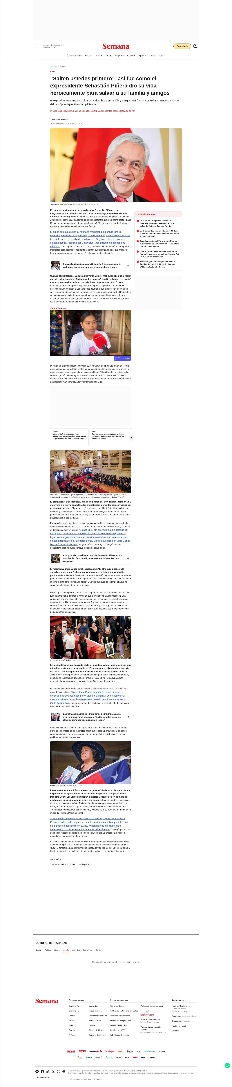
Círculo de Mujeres (97, 1030)
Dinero (72, 1016)
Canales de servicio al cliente (184, 1016)
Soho (71, 1025)
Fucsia (72, 1030)
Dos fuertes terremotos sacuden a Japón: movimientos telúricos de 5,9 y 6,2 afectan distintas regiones (108, 436)
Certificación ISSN (117, 1030)
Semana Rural (95, 1020)
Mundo (63, 66)
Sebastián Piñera (59, 864)
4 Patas (72, 1035)
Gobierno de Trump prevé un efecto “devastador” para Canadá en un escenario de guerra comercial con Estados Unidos (69, 436)
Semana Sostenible (97, 1035)
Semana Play (74, 1006)
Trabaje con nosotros (181, 1021)
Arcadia (72, 1020)
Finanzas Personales (98, 1016)
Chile (72, 864)
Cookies (175, 1031)
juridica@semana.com (149, 1022)
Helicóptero (84, 864)
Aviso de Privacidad (45, 1078)
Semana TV (74, 1011)
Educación (93, 1006)
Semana (53, 66)
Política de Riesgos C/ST (120, 1020)
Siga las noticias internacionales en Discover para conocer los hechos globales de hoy (94, 111)
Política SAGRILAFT (118, 1025)
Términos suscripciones (120, 1016)
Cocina (92, 1025)
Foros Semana (95, 1011)
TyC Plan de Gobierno (119, 1035)
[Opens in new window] (42, 1071)
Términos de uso (117, 1006)
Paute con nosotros (180, 1026)
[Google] (37, 1071)
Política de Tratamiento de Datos (124, 1011)
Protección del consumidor (151, 1006)
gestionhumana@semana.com (153, 1032)
